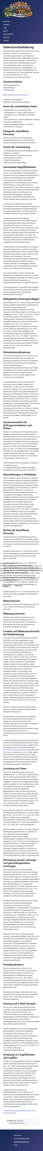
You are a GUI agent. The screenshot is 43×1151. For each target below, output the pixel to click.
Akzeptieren (6, 586)
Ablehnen (18, 586)
